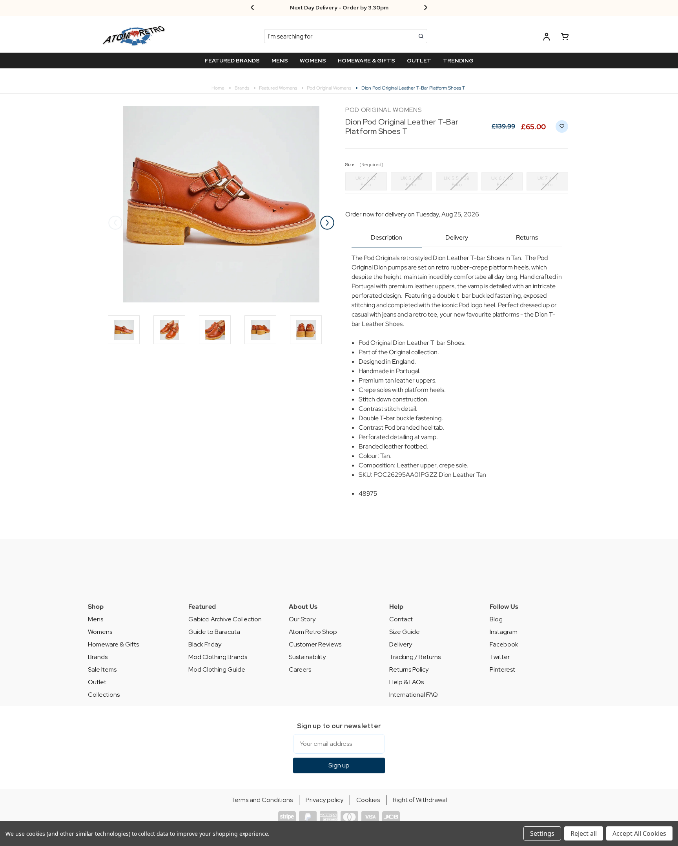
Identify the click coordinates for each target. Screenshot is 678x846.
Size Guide (404, 632)
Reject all (583, 833)
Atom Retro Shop (313, 632)
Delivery (456, 237)
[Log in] (546, 38)
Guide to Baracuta (214, 632)
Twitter (500, 657)
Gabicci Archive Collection (225, 619)
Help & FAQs (406, 682)
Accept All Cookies (639, 833)
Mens (95, 619)
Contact (401, 619)
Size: (364, 164)
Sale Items (102, 669)
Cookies (368, 800)
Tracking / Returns (415, 657)
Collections (104, 694)
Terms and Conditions (262, 800)
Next (327, 223)
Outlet (97, 682)
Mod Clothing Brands (217, 657)
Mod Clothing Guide (216, 669)
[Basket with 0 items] (565, 38)
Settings (542, 833)
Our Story (302, 619)
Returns (527, 237)
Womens (100, 632)
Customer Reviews (315, 644)
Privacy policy (324, 800)
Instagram (504, 632)
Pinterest (502, 669)
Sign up (339, 765)
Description (386, 237)
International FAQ (413, 694)
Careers (300, 669)
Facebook (504, 644)
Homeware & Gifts (113, 644)
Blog (496, 619)
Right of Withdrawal (420, 800)
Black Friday (204, 644)
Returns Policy (408, 669)
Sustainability (307, 657)
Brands (98, 657)
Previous (115, 223)
